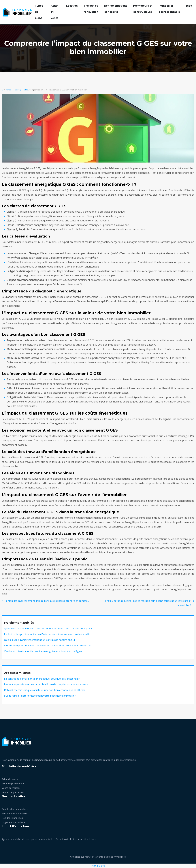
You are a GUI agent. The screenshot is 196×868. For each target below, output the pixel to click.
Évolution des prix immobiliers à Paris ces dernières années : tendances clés (47, 634)
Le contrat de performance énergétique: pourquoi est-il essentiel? (42, 678)
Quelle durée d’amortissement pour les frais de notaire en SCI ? (40, 640)
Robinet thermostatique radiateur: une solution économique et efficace (44, 690)
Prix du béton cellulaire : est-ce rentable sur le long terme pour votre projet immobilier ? (148, 603)
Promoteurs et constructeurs (142, 8)
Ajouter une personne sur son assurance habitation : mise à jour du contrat (47, 645)
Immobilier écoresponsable (169, 8)
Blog (189, 5)
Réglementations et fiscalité (115, 8)
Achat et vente (54, 11)
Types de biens (39, 11)
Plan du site (98, 865)
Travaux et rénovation (91, 8)
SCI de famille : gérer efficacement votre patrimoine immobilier (40, 695)
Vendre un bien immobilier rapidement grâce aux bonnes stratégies (43, 651)
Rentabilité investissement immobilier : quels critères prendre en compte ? (47, 600)
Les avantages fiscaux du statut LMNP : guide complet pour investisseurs (46, 684)
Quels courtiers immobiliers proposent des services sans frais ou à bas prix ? (48, 628)
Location (72, 5)
